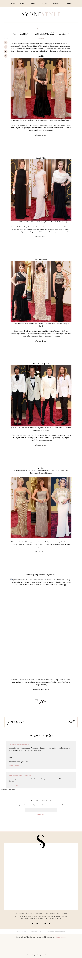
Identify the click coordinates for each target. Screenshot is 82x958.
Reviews (56, 3)
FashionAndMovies (15, 775)
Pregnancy (69, 3)
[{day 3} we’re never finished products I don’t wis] (59, 856)
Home (33, 3)
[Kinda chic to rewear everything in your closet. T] (23, 897)
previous (15, 722)
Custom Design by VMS (53, 931)
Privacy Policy (36, 931)
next (71, 722)
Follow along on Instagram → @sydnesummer (41, 955)
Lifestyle (44, 3)
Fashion (12, 3)
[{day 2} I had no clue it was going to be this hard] (59, 876)
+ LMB (63, 931)
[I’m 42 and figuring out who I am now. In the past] (59, 897)
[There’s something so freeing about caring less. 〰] (23, 856)
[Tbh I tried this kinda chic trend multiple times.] (23, 876)
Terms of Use (21, 931)
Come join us (60, 937)
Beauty (23, 3)
